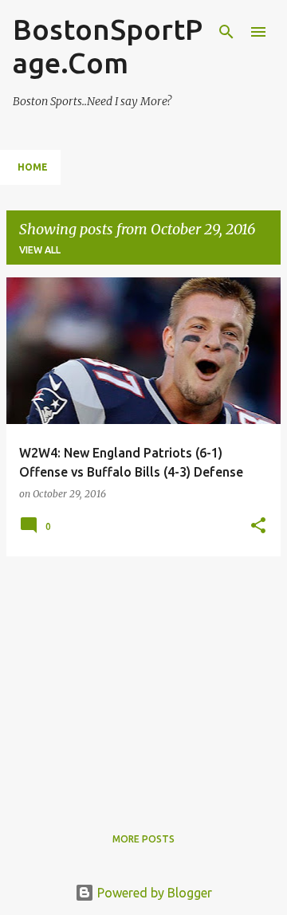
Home (33, 167)
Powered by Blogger (153, 893)
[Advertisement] (143, 680)
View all (40, 250)
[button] (258, 526)
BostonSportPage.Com (107, 46)
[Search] (226, 32)
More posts (143, 839)
